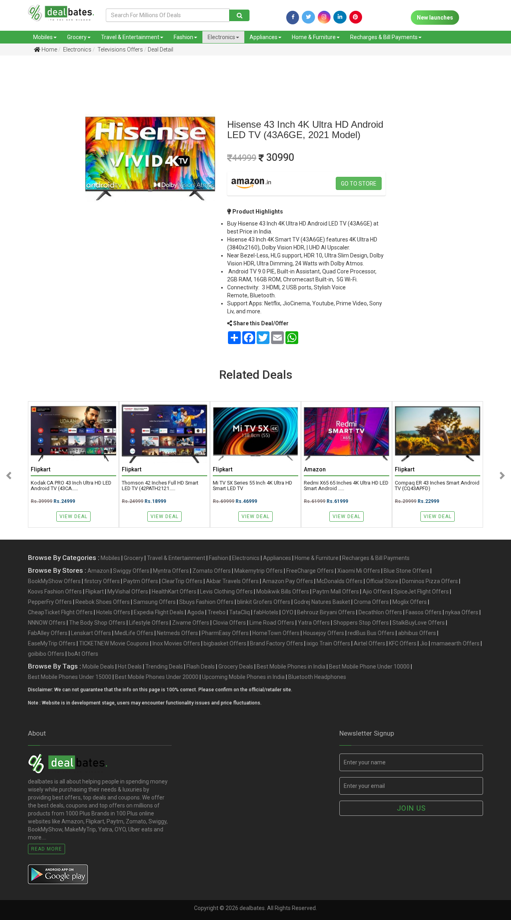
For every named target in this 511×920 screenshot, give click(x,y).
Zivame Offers (190, 622)
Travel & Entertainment (130, 37)
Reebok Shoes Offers (102, 602)
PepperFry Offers (50, 602)
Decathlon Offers (380, 612)
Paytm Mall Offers (336, 591)
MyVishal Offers (127, 591)
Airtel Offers (369, 643)
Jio (424, 643)
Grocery (77, 37)
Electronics (221, 37)
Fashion (183, 37)
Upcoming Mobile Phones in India (243, 677)
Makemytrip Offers (258, 571)
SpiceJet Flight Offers (421, 591)
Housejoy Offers (323, 633)
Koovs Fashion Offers (55, 591)
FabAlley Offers (47, 633)
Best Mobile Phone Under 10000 (369, 666)
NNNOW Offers (46, 622)
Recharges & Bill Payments (384, 37)
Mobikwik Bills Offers (282, 591)
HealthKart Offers (174, 591)
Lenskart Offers (91, 633)
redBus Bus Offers (371, 633)
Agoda (195, 612)
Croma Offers (371, 602)
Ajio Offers (376, 591)
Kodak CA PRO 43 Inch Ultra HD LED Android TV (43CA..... (71, 485)
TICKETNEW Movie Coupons (114, 643)
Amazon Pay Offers (287, 581)
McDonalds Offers (339, 581)
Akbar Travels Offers (232, 581)
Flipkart (94, 591)
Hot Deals (130, 666)
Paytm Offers (140, 581)
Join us (411, 808)
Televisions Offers (119, 49)
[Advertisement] (36, 187)
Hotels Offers (113, 612)
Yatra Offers (314, 622)
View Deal (73, 516)
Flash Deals (200, 666)
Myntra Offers (171, 571)
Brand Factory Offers (276, 643)
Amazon (98, 571)
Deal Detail (160, 49)
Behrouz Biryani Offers (326, 612)
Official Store (382, 581)
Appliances (263, 37)
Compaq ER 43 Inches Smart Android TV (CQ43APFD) (437, 485)
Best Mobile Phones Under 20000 (156, 677)
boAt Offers (83, 654)
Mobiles (43, 37)
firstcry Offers (102, 581)
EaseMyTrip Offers (51, 643)
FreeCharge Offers (310, 571)
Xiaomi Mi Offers (358, 571)
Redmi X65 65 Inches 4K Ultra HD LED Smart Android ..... (346, 485)
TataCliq (239, 612)
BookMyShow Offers (54, 581)
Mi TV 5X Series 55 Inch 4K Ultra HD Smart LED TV (252, 485)
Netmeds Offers (177, 633)
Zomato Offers (211, 571)
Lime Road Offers (272, 622)
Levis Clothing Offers (226, 591)
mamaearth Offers (455, 643)
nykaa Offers (461, 612)
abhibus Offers (417, 633)
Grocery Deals (235, 666)
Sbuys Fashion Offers (206, 602)
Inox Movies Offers (176, 643)
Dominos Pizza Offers (430, 581)
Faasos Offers (424, 612)
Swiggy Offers (131, 571)
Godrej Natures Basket (322, 602)
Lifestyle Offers (148, 622)
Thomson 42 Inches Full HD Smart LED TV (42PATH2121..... (160, 485)
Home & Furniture (314, 37)
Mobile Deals (98, 666)
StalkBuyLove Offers (418, 622)
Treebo (217, 612)
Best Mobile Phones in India (291, 666)
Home (48, 49)
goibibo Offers (46, 654)
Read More (46, 849)
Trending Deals (164, 666)
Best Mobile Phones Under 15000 (69, 677)
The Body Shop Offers (97, 622)
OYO (287, 612)
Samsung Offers (154, 602)
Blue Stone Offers (406, 571)
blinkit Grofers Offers (263, 602)
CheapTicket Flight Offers (60, 612)
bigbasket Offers (225, 643)
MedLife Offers (134, 633)
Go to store (358, 183)
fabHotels (266, 612)
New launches (435, 17)
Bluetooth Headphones (317, 677)
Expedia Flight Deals (159, 612)
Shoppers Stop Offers (361, 622)
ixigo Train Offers (328, 643)
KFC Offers (402, 643)
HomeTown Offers (275, 633)
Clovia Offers (229, 622)
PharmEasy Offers (225, 633)
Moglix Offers (409, 602)
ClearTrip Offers (182, 581)
